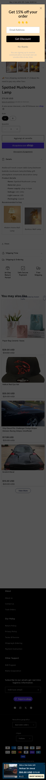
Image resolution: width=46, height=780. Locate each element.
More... (23, 776)
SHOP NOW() (36, 776)
